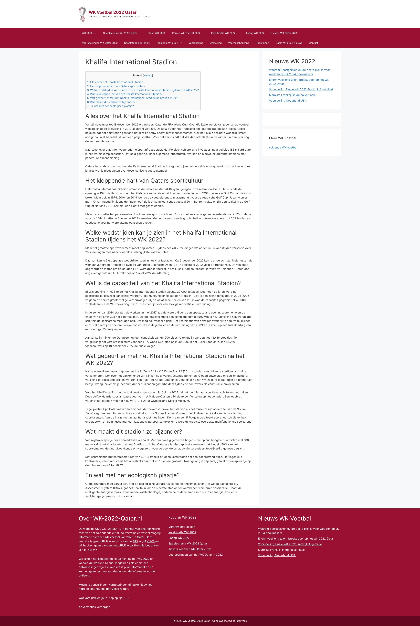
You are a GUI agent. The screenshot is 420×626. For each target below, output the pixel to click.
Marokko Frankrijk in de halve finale (292, 95)
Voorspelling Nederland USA (288, 100)
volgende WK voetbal (283, 147)
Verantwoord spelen (181, 526)
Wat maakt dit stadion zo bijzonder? (111, 102)
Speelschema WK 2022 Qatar (120, 33)
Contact (313, 42)
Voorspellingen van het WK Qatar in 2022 (195, 554)
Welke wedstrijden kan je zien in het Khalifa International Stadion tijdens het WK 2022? (143, 90)
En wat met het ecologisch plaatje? (110, 106)
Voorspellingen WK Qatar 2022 (100, 42)
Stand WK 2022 (157, 33)
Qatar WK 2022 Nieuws (289, 42)
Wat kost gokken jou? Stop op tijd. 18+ (104, 598)
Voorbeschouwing (238, 42)
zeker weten (120, 588)
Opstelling (216, 42)
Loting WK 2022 (255, 33)
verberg (148, 75)
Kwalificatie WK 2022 (223, 33)
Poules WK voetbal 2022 (186, 33)
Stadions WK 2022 (167, 42)
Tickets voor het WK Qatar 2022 (189, 549)
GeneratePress (238, 620)
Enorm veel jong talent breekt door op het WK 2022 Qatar (296, 538)
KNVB (151, 541)
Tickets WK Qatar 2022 (284, 33)
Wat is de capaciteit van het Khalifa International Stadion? (124, 94)
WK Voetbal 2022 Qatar (112, 12)
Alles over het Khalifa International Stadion (115, 82)
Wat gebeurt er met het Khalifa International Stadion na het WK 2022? (132, 98)
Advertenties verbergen (94, 607)
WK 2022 (87, 33)
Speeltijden (262, 42)
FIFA (135, 541)
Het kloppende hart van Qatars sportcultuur (116, 86)
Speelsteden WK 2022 (137, 42)
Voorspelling (196, 42)
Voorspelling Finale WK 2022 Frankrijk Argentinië (301, 89)
